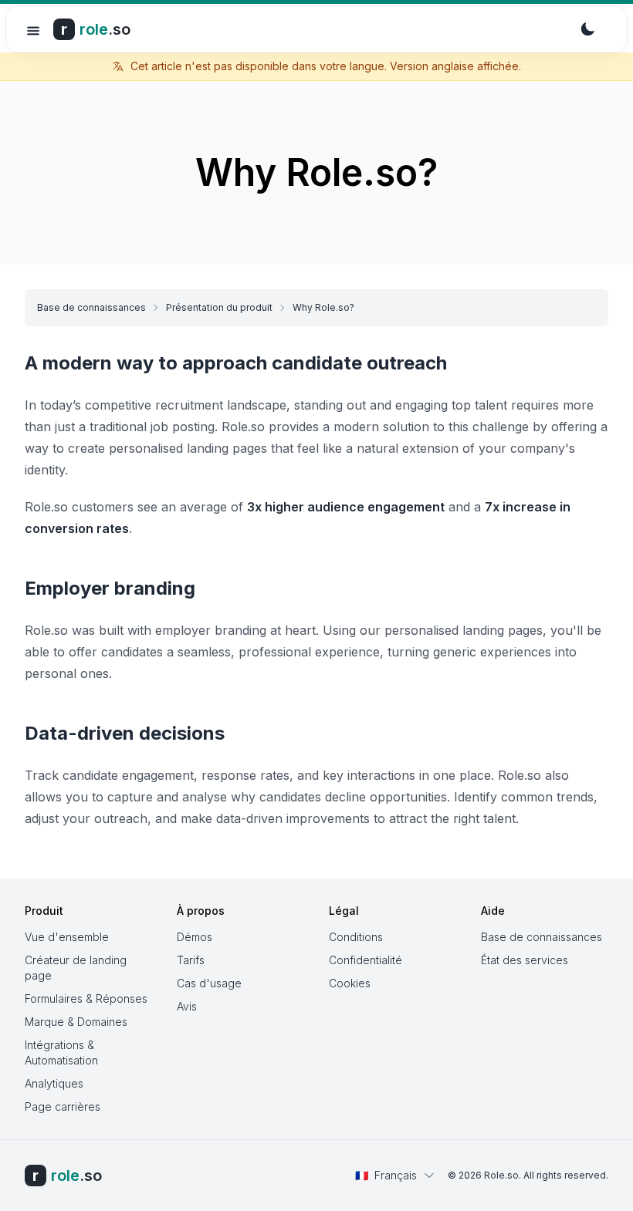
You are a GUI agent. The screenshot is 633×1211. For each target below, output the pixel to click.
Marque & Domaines (76, 1021)
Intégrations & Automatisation (61, 1052)
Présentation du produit (219, 307)
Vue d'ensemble (67, 936)
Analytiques (54, 1083)
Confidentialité (365, 959)
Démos (194, 936)
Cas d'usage (209, 983)
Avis (187, 1006)
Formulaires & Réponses (86, 998)
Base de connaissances (91, 307)
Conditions (356, 936)
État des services (524, 959)
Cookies (350, 983)
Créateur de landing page (76, 967)
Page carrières (62, 1106)
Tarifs (191, 959)
